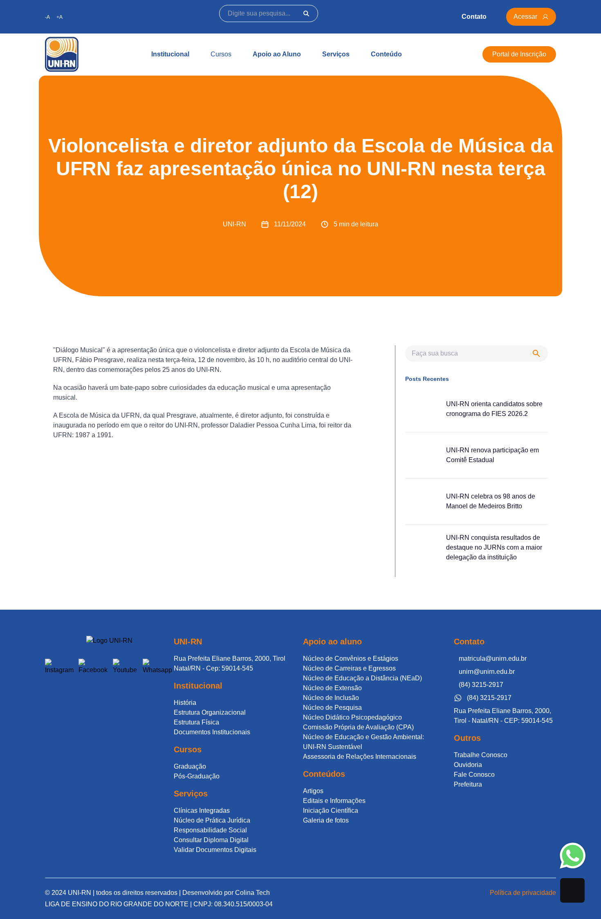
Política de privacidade (523, 892)
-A (47, 17)
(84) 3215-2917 (481, 684)
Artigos (313, 790)
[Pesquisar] (306, 13)
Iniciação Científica (330, 810)
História (185, 702)
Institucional (170, 54)
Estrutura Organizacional (210, 712)
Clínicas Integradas (202, 810)
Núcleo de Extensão (332, 687)
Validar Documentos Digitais (215, 849)
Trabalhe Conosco (480, 754)
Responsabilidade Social (210, 830)
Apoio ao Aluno (277, 54)
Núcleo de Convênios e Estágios (350, 658)
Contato (474, 16)
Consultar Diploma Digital (211, 839)
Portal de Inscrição (519, 54)
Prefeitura (468, 784)
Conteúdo (386, 54)
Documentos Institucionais (212, 732)
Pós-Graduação (197, 776)
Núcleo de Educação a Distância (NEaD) (362, 678)
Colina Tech (252, 892)
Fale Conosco (474, 774)
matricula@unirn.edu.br (493, 658)
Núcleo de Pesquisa (332, 707)
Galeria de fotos (326, 820)
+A (59, 17)
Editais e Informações (334, 800)
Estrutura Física (196, 722)
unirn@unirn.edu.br (487, 671)
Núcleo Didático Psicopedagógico (352, 717)
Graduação (190, 766)
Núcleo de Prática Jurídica (212, 820)
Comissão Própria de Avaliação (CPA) (358, 727)
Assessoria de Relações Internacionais (359, 756)
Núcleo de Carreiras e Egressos (349, 668)
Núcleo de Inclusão (331, 697)
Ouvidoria (468, 764)
